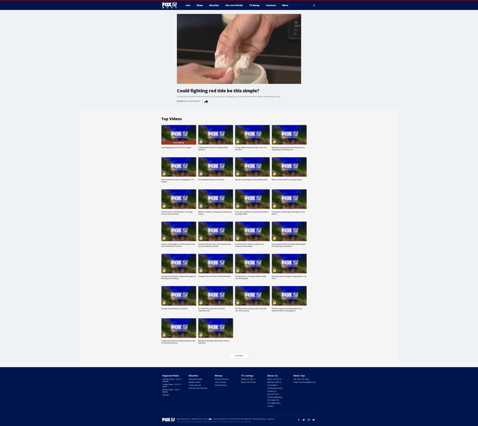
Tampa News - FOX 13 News (171, 385)
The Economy (220, 382)
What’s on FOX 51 (248, 379)
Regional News (170, 375)
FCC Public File (273, 400)
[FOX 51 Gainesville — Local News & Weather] (170, 5)
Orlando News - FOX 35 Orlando (171, 380)
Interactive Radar (195, 379)
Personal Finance (222, 379)
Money (218, 375)
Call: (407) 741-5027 (301, 379)
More (285, 5)
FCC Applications (274, 403)
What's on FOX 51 (274, 379)
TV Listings (247, 375)
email (314, 420)
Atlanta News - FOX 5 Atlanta (171, 390)
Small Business (221, 385)
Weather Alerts (195, 382)
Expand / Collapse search (314, 5)
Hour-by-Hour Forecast (198, 388)
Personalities (272, 385)
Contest (270, 406)
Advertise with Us (274, 382)
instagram (309, 420)
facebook (299, 420)
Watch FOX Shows (248, 382)
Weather (193, 375)
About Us (272, 375)
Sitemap (165, 395)
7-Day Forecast (195, 385)
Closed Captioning (274, 397)
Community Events (274, 388)
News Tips (299, 375)
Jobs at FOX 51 (273, 394)
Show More (239, 356)
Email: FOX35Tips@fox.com (304, 382)
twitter (304, 420)
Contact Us (271, 391)
